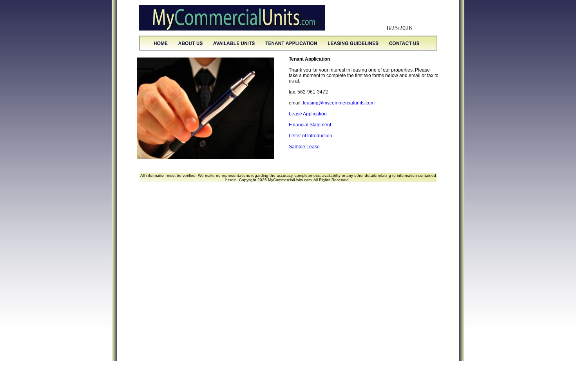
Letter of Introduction (310, 135)
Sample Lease (304, 146)
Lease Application (308, 114)
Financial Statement (310, 125)
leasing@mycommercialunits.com (339, 103)
